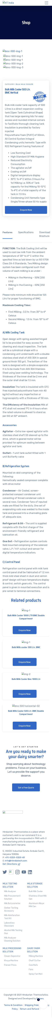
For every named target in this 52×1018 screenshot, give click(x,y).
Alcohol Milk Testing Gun (13, 932)
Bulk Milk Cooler (24, 84)
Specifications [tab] (26, 232)
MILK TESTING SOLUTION (10, 885)
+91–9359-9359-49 (15, 857)
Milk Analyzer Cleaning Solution (12, 939)
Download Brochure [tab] (44, 234)
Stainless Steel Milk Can (38, 897)
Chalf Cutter (35, 960)
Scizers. (40, 998)
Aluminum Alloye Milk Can (36, 905)
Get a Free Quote (26, 787)
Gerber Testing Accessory (11, 909)
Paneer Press (10, 965)
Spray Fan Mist (35, 974)
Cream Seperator (12, 956)
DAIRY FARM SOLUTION (33, 950)
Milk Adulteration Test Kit (12, 917)
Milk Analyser (10, 891)
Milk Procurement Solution (12, 897)
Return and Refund (29, 1009)
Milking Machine (36, 956)
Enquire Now (26, 210)
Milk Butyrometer (12, 903)
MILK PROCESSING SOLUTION (12, 950)
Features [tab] (7, 232)
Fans (31, 969)
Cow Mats (33, 965)
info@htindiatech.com (16, 860)
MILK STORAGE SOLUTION (34, 885)
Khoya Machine (11, 960)
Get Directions (10, 864)
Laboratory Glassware (9, 924)
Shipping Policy (32, 1005)
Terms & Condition (13, 1005)
